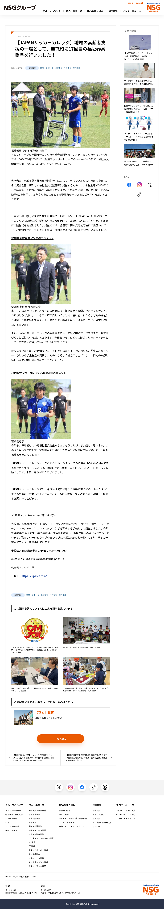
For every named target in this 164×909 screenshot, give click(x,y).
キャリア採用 (98, 814)
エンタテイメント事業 (38, 862)
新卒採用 (96, 810)
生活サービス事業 (36, 858)
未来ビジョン (11, 830)
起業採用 (96, 818)
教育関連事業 (34, 818)
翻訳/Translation (134, 3)
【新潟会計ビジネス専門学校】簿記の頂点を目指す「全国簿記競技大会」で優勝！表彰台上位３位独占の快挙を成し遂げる (86, 758)
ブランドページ (12, 826)
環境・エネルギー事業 (38, 850)
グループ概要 (11, 818)
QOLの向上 (97, 826)
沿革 (7, 822)
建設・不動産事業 (36, 834)
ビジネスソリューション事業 (41, 838)
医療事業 (32, 822)
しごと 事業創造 (66, 822)
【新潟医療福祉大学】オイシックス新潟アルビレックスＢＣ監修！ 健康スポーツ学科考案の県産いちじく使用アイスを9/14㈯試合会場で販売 (33, 758)
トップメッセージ (13, 810)
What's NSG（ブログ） (126, 814)
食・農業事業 (34, 854)
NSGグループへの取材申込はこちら (20, 876)
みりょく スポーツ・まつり (71, 826)
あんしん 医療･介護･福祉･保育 (73, 818)
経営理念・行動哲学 (14, 814)
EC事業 (32, 846)
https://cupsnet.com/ (34, 576)
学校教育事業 (34, 814)
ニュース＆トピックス (125, 818)
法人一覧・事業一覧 (37, 810)
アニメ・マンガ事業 (37, 866)
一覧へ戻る (60, 738)
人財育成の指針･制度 (102, 822)
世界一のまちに (66, 810)
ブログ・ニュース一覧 (125, 810)
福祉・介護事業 (35, 826)
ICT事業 (32, 842)
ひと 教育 (64, 814)
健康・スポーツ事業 (37, 830)
